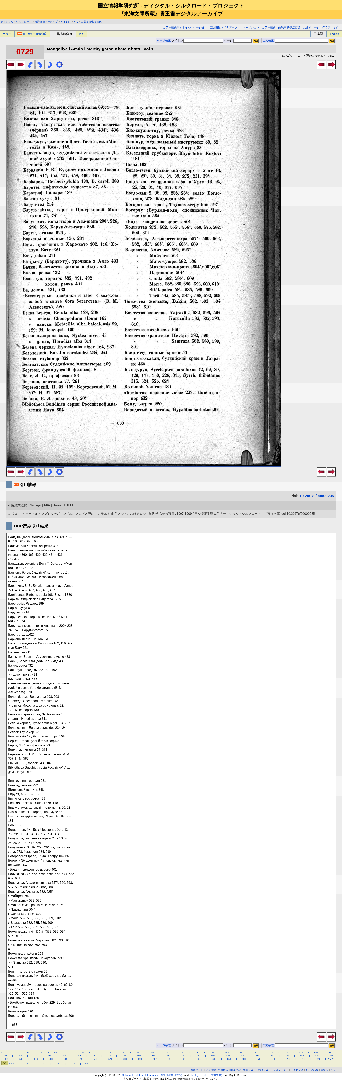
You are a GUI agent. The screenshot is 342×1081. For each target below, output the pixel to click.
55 (69, 1052)
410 (228, 1055)
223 (301, 1052)
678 (258, 1059)
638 (199, 1059)
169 (227, 1052)
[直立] (59, 68)
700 (288, 1059)
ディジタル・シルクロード (16, 21)
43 (55, 1052)
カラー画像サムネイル (177, 27)
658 (229, 1059)
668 (244, 1059)
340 (124, 1055)
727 (329, 1059)
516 (36, 1059)
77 (96, 1052)
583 (125, 1059)
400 (213, 1055)
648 (214, 1059)
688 (273, 1059)
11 (14, 1052)
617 (169, 1059)
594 (140, 1059)
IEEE (70, 505)
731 (15, 1063)
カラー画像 (269, 27)
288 (49, 1055)
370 (168, 1055)
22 (28, 1052)
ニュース (336, 1069)
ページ (228, 40)
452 (287, 1055)
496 (6, 1059)
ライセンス (297, 1069)
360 (153, 1055)
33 (42, 1052)
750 (43, 1063)
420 (242, 1055)
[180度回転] (49, 68)
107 (138, 1052)
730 (10, 1063)
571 (110, 1059)
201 (271, 1052)
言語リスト (264, 1069)
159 (212, 1052)
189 (256, 1052)
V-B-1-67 (66, 21)
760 (58, 1063)
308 (79, 1055)
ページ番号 (200, 27)
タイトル (177, 40)
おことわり (312, 1069)
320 (94, 1055)
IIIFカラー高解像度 (35, 33)
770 (73, 1063)
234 (316, 1052)
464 (302, 1055)
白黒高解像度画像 (91, 21)
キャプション (251, 27)
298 (64, 1055)
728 (333, 1059)
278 (35, 1055)
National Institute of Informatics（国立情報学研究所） (153, 1075)
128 (167, 1052)
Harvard (59, 505)
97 (124, 1052)
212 (286, 1052)
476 (317, 1055)
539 (65, 1059)
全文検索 (268, 40)
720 (318, 1059)
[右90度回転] (40, 68)
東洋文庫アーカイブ (46, 21)
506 (21, 1059)
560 (95, 1059)
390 (198, 1055)
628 (184, 1059)
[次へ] (20, 68)
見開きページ (311, 27)
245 (330, 1052)
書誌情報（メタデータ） (225, 27)
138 (182, 1052)
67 (83, 1052)
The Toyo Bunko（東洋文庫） (206, 1075)
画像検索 (223, 1069)
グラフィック (330, 27)
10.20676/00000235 (316, 496)
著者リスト (249, 1069)
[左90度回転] (30, 68)
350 (139, 1055)
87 (110, 1052)
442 (272, 1055)
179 (241, 1052)
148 (197, 1052)
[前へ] (10, 68)
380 (183, 1055)
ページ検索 (164, 40)
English (334, 33)
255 (5, 1055)
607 (155, 1059)
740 (28, 1063)
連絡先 (324, 1069)
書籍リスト (196, 1069)
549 (80, 1059)
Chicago (34, 505)
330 (109, 1055)
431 (257, 1055)
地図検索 (235, 1069)
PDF (82, 33)
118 (152, 1052)
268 (20, 1055)
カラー (7, 33)
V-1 (76, 21)
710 (303, 1059)
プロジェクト (280, 1069)
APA (47, 505)
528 (51, 1059)
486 (331, 1055)
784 (86, 1063)
